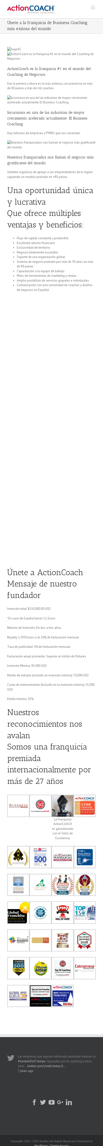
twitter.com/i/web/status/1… (46, 1066)
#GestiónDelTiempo (32, 1061)
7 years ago (25, 1071)
